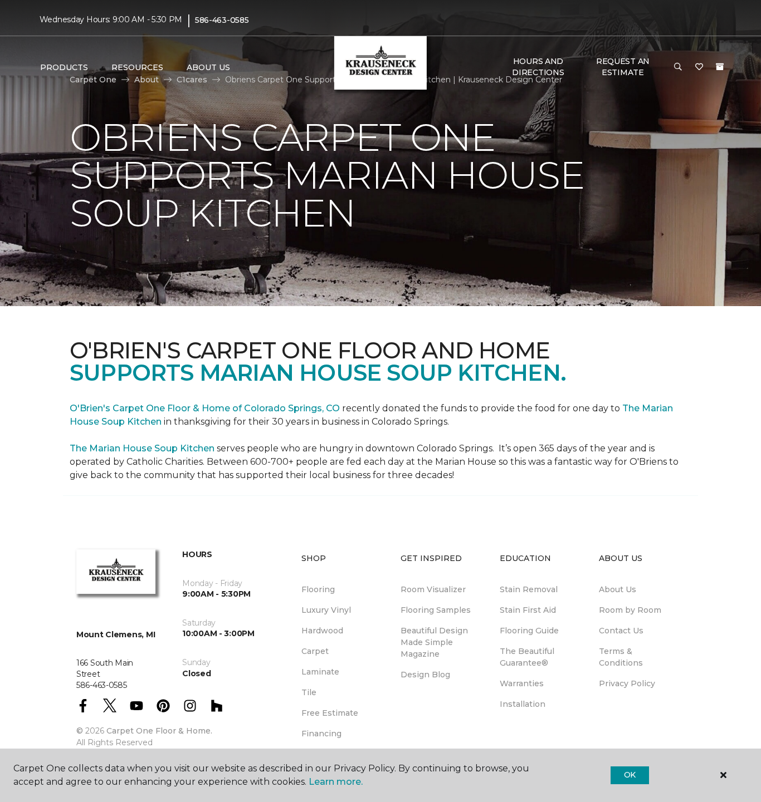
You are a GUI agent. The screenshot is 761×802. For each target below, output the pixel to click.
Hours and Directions (538, 66)
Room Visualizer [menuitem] (433, 589)
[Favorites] (699, 67)
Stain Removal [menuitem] (529, 589)
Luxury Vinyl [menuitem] (326, 610)
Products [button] (64, 67)
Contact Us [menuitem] (621, 631)
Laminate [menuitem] (320, 672)
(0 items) (720, 67)
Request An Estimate (623, 66)
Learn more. (336, 781)
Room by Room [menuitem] (630, 610)
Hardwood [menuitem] (322, 631)
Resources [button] (137, 67)
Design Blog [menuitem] (425, 675)
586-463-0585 (222, 20)
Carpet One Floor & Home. (159, 731)
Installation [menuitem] (522, 704)
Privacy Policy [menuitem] (627, 683)
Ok (630, 775)
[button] (678, 67)
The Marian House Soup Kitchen (142, 448)
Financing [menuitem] (321, 734)
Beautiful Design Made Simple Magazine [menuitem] (434, 642)
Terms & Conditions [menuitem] (621, 657)
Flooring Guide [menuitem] (529, 631)
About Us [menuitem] (617, 589)
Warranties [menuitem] (522, 683)
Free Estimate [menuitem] (329, 713)
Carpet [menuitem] (315, 651)
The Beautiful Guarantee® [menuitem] (527, 657)
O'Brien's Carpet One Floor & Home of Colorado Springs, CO (205, 408)
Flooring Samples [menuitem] (436, 610)
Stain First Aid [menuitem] (528, 610)
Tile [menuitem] (308, 692)
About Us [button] (208, 67)
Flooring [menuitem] (318, 589)
